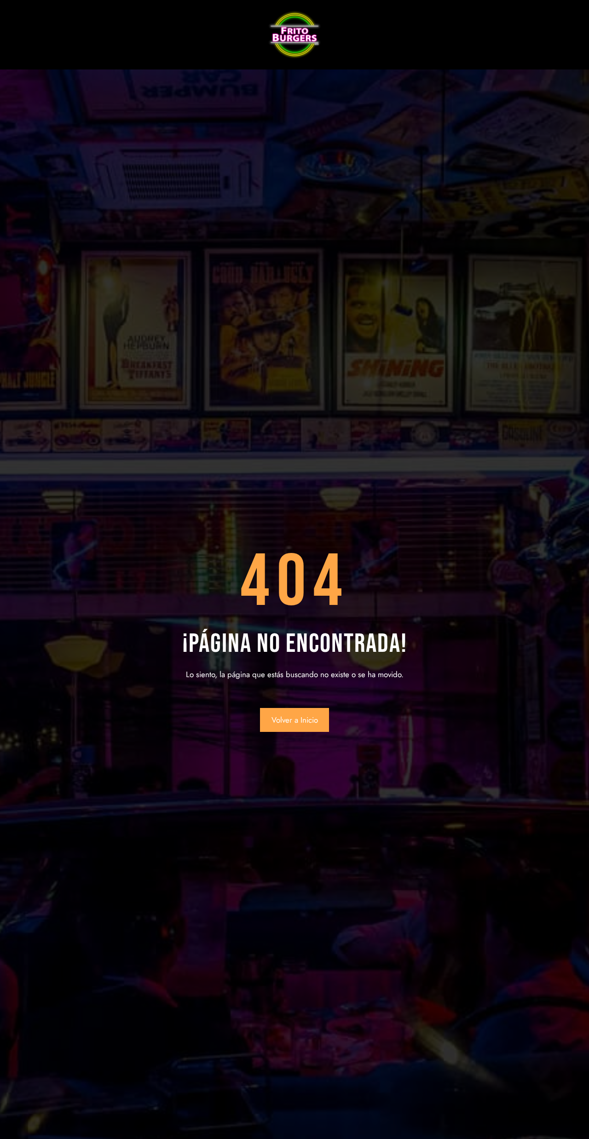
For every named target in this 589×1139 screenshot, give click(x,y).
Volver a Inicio (294, 719)
